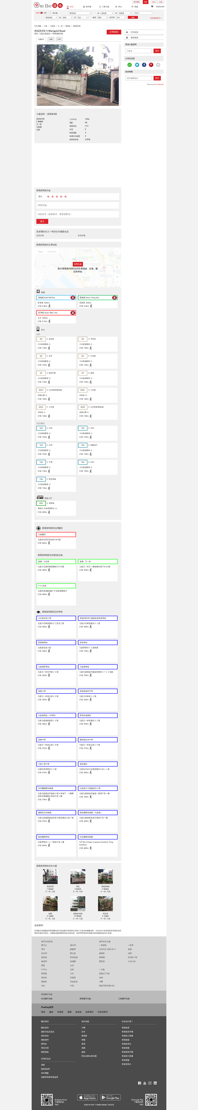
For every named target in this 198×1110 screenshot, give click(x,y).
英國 (83, 1048)
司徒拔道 (74, 981)
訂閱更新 (114, 32)
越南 (51, 1012)
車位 (120, 7)
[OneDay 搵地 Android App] (110, 1097)
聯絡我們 (45, 1040)
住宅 (71, 7)
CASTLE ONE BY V (107, 949)
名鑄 (101, 977)
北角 (72, 969)
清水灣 (44, 953)
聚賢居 (102, 961)
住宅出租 (81, 235)
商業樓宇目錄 (85, 998)
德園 (50, 913)
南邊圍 (73, 961)
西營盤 (44, 973)
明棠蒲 (105, 913)
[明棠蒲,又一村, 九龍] (105, 903)
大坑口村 (132, 961)
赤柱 (43, 985)
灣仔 (43, 949)
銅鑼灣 (73, 949)
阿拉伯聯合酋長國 (89, 1056)
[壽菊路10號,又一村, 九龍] (78, 903)
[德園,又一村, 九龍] (50, 903)
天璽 (101, 981)
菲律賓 (60, 1012)
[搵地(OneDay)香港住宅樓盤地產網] (48, 5)
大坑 (72, 973)
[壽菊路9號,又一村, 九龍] (105, 876)
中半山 (44, 969)
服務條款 (104, 1105)
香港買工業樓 (127, 1056)
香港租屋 (125, 1027)
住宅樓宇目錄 (46, 998)
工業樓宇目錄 (124, 998)
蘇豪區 (44, 981)
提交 (42, 221)
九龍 (102, 969)
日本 (83, 1031)
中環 (72, 985)
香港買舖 (125, 1060)
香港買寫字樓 (127, 1052)
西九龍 (73, 953)
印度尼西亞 (103, 1012)
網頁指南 (45, 1052)
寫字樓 (88, 7)
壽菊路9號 (105, 886)
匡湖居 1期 (132, 957)
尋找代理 (45, 1048)
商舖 (136, 7)
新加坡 (78, 1012)
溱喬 (130, 953)
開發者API (45, 1069)
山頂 (72, 965)
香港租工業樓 (127, 1036)
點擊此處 (78, 264)
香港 (43, 1012)
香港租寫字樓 (127, 1031)
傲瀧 (130, 949)
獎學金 (44, 1044)
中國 (83, 1027)
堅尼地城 (74, 957)
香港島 (103, 945)
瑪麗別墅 (50, 886)
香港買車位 (126, 1064)
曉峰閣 (102, 957)
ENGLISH (160, 6)
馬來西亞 (90, 1012)
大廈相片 (41, 39)
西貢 (43, 965)
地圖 (51, 39)
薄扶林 (44, 977)
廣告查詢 (45, 1036)
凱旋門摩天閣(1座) (106, 985)
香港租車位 (126, 1044)
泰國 (69, 1012)
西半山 (44, 945)
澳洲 (83, 1044)
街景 (59, 39)
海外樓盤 (136, 2)
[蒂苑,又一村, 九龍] (78, 876)
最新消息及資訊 (47, 1031)
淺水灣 (73, 945)
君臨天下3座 (104, 973)
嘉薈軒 (102, 953)
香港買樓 (125, 1048)
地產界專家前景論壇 (49, 1077)
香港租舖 (125, 1040)
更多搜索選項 (155, 18)
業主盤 (55, 13)
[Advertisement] (77, 165)
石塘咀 (73, 977)
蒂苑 (78, 886)
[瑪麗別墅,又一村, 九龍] (50, 876)
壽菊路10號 (77, 913)
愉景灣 (44, 961)
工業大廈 (105, 7)
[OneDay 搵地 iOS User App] (87, 1097)
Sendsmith (160, 84)
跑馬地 (44, 957)
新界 (130, 945)
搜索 (133, 17)
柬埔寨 (84, 1036)
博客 (43, 1065)
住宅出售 (40, 235)
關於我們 (45, 1027)
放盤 (145, 2)
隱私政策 (111, 1105)
